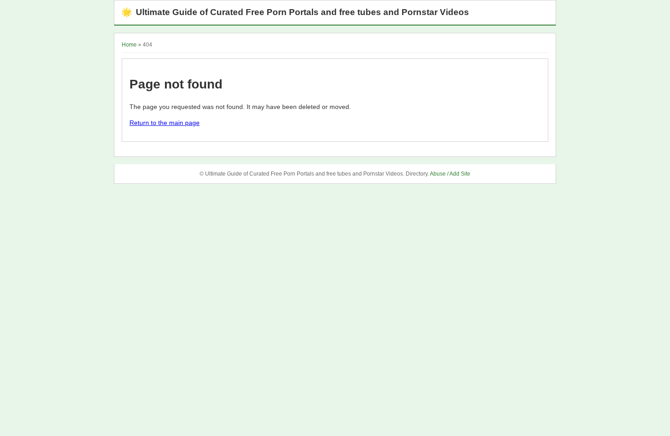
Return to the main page (164, 122)
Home (129, 45)
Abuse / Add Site (450, 174)
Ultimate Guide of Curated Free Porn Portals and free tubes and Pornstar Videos (295, 12)
